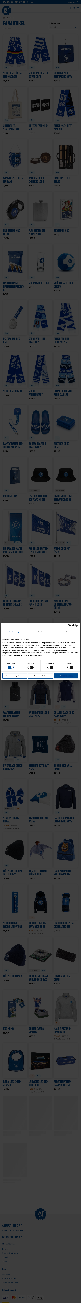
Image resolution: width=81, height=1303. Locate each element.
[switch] (31, 667)
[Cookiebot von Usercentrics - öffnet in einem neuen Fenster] (69, 625)
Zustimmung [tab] (14, 632)
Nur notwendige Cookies (15, 676)
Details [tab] (40, 632)
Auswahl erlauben (40, 676)
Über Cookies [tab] (67, 632)
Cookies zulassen (66, 676)
